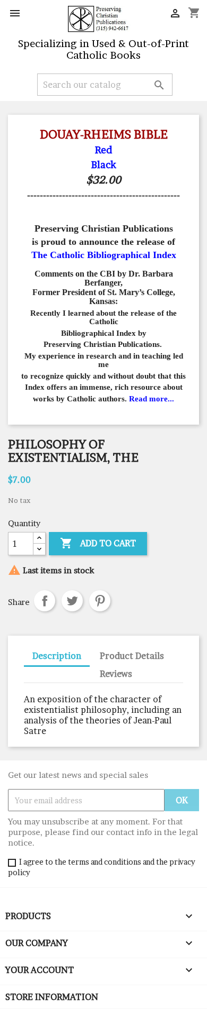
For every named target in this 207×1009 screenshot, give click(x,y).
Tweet (72, 600)
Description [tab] (56, 655)
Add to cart (98, 543)
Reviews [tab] (116, 673)
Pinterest (99, 600)
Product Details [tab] (132, 655)
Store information (51, 997)
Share (44, 600)
